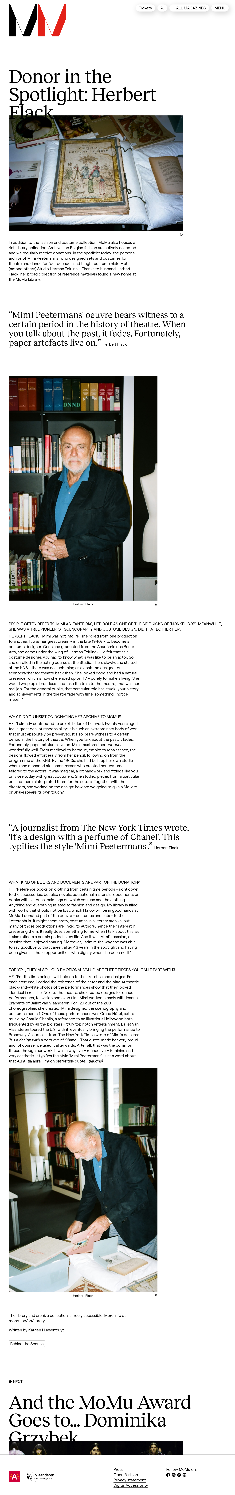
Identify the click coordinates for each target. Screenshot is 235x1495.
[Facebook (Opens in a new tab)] (168, 1475)
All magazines (191, 7)
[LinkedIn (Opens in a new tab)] (179, 1475)
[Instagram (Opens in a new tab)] (173, 1475)
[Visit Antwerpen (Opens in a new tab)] (14, 1480)
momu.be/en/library (27, 1320)
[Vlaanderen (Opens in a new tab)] (40, 1480)
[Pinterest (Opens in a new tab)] (184, 1475)
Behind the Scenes (27, 1343)
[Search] (162, 8)
